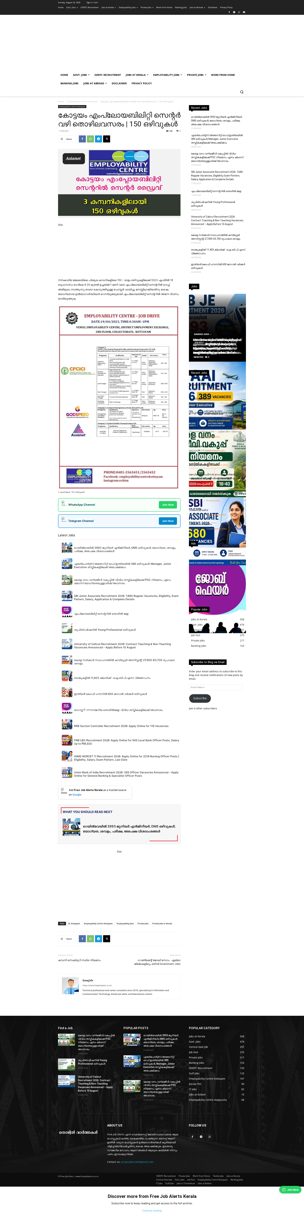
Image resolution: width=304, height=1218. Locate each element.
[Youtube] (244, 12)
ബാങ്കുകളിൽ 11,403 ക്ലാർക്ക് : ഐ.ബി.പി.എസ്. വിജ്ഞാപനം (218, 251)
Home (61, 101)
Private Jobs (143, 923)
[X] (106, 138)
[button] (242, 92)
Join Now (168, 504)
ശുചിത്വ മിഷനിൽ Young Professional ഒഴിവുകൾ (213, 204)
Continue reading (152, 1210)
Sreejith (88, 980)
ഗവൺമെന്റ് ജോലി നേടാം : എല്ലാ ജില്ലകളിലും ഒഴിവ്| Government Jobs (157, 962)
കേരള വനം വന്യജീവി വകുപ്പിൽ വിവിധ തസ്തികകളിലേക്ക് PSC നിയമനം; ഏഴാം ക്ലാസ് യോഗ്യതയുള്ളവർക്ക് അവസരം (217, 157)
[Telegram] (234, 12)
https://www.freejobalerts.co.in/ (97, 985)
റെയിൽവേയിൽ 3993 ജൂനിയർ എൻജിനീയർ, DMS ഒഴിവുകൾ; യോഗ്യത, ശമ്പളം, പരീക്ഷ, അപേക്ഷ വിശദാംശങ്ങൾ (216, 120)
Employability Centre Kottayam (82, 101)
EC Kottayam (74, 923)
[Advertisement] (180, 44)
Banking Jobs (201, 334)
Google (76, 794)
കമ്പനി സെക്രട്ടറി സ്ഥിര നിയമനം (79, 960)
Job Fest (199, 343)
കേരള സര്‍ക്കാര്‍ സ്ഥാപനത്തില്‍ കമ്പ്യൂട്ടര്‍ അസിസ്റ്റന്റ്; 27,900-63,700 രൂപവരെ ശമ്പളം (215, 237)
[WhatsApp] (239, 12)
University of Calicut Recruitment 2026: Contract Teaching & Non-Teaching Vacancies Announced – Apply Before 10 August (217, 220)
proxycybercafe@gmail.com (137, 1162)
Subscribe (200, 698)
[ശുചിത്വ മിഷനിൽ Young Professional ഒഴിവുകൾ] (66, 1065)
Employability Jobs (125, 923)
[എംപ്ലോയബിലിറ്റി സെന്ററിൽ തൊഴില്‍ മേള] (217, 599)
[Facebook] (229, 12)
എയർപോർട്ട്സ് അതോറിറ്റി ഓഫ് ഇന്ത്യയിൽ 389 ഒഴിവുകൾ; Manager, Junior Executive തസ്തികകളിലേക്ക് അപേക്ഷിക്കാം (217, 139)
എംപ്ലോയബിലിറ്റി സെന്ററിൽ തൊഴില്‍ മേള (216, 191)
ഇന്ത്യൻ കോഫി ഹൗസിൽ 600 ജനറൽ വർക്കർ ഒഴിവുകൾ (218, 266)
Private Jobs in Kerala (162, 923)
